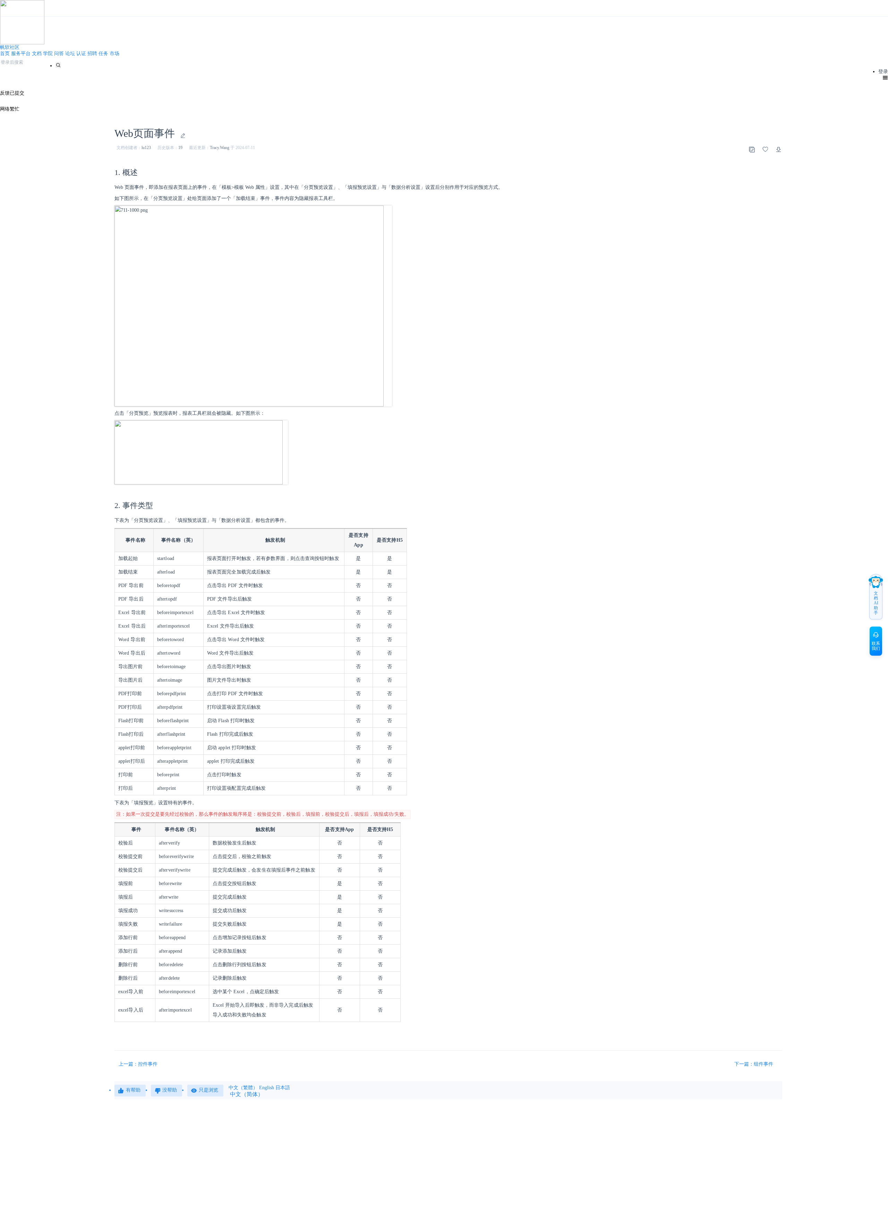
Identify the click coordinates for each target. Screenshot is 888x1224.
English (266, 1087)
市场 (114, 53)
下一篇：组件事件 (754, 1064)
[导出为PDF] (778, 149)
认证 (81, 53)
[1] (58, 65)
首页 (5, 53)
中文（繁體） (243, 1087)
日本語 (282, 1087)
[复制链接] (751, 149)
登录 (883, 71)
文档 (37, 53)
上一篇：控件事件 (138, 1064)
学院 (48, 53)
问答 (59, 53)
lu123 (146, 147)
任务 (103, 53)
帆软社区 (9, 47)
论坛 (70, 53)
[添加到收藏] (765, 149)
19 (180, 147)
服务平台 (21, 53)
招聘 (92, 53)
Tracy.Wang (219, 147)
